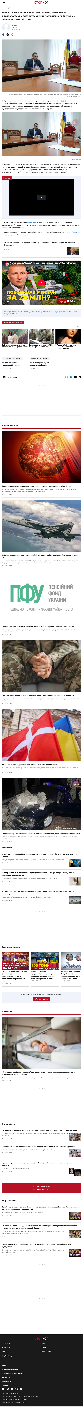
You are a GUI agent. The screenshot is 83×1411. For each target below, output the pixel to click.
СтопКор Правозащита (10, 1369)
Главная (5, 8)
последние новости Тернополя (13, 322)
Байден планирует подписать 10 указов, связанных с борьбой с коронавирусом (11, 366)
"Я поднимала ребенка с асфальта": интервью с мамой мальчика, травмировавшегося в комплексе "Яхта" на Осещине (38, 1073)
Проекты (5, 1343)
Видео (44, 1343)
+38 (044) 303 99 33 (41, 1189)
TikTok (14, 314)
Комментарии (11, 377)
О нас (4, 1365)
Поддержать (43, 999)
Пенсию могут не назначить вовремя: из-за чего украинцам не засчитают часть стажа (38, 626)
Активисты (6, 1377)
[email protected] (20, 1402)
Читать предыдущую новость (12, 358)
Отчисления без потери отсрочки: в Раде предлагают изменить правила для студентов (38, 1146)
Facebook (63, 312)
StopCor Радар (7, 1356)
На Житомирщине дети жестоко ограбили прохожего (39, 365)
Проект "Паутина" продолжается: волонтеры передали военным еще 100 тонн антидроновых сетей (42, 975)
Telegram (57, 312)
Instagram (7, 314)
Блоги (44, 1347)
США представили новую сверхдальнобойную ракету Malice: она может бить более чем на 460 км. (41, 556)
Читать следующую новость (40, 358)
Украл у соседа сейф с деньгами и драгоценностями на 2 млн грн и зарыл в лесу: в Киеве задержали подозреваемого (38, 873)
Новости (5, 1347)
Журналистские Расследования (13, 1373)
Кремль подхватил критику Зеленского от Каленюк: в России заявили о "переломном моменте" (38, 1164)
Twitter (75, 312)
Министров (31, 222)
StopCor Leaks (9, 1200)
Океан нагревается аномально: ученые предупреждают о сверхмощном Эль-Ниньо (36, 486)
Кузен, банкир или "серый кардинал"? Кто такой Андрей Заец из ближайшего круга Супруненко (37, 1245)
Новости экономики (15, 8)
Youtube (69, 312)
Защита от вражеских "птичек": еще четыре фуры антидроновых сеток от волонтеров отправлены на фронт (15, 976)
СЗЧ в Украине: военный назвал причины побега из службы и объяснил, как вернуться (38, 695)
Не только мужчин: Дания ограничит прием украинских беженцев (30, 764)
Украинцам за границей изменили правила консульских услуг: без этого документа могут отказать (39, 855)
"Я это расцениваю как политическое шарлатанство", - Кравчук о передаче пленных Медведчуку (39, 243)
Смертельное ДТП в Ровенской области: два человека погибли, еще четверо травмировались (41, 833)
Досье (4, 1352)
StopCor (14, 25)
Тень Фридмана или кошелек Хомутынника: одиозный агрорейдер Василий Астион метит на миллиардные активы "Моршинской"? (40, 1208)
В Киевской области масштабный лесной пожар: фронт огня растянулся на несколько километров (38, 892)
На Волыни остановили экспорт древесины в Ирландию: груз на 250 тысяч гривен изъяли (39, 1130)
